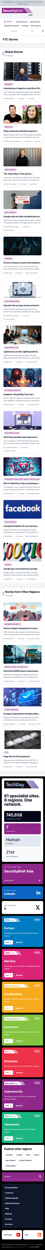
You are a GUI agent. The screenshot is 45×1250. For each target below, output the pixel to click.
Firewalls (25, 26)
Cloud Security (21, 22)
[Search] (32, 31)
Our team (8, 1219)
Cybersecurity (35, 22)
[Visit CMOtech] (17, 953)
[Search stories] (40, 1176)
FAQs (7, 1208)
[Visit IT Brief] (17, 1051)
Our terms (9, 1224)
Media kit (19, 942)
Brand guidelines (11, 1188)
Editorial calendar (11, 1198)
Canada (19, 1155)
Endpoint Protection (11, 26)
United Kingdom (25, 1160)
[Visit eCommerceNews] (17, 1019)
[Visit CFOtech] (17, 920)
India (28, 1155)
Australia (9, 1155)
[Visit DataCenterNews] (17, 986)
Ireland (36, 1155)
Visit (7, 942)
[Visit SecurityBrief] (17, 1083)
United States (11, 1166)
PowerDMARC (34, 1247)
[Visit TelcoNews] (17, 1116)
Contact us (9, 1193)
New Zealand (10, 1160)
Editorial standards (12, 1203)
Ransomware (36, 26)
